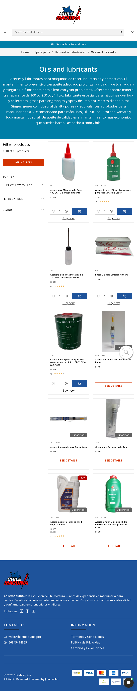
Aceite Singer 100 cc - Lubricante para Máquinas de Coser (113, 191)
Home (25, 52)
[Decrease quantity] (53, 211)
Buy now (68, 218)
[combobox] (68, 32)
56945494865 (18, 642)
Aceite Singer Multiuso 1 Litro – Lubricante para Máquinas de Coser (112, 524)
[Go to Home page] (68, 15)
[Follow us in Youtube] (33, 611)
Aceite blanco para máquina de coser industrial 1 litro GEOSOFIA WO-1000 (68, 362)
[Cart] (132, 32)
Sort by (8, 176)
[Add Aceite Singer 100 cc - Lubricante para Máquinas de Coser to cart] (124, 211)
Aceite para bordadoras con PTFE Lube (113, 361)
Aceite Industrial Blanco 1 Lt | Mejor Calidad (66, 523)
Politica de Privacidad (86, 642)
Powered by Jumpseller (44, 679)
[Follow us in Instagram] (21, 611)
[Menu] (5, 32)
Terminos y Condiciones (87, 637)
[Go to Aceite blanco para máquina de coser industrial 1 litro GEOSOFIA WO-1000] (68, 331)
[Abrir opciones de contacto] (129, 683)
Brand (7, 210)
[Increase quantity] (66, 211)
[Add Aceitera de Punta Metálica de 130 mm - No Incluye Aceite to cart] (79, 296)
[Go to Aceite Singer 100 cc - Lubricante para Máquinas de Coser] (113, 162)
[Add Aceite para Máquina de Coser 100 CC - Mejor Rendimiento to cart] (79, 211)
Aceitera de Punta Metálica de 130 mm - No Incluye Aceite (66, 276)
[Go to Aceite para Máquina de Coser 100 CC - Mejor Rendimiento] (68, 162)
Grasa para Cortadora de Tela (111, 447)
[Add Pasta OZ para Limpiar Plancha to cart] (124, 296)
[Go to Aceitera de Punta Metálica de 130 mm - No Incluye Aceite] (68, 246)
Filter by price (13, 199)
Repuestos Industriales (70, 52)
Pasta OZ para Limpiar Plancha (111, 274)
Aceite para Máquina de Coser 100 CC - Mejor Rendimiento (66, 191)
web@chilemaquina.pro (25, 637)
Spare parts (42, 52)
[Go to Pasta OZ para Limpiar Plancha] (113, 246)
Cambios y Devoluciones (87, 648)
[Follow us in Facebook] (27, 611)
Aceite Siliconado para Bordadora (68, 447)
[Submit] (121, 32)
